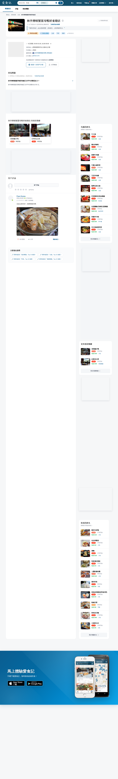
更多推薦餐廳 (94, 371)
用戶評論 (12, 178)
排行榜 (111, 3)
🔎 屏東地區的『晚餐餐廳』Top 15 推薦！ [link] (49, 259)
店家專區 (101, 3)
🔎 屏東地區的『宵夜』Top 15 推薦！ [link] (22, 259)
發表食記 (79, 3)
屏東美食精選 (33, 33)
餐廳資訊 (8, 8)
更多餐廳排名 (94, 239)
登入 (72, 3)
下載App (86, 3)
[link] (99, 139)
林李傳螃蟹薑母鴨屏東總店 (43, 21)
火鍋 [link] (52, 33)
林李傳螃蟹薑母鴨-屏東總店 (43, 53)
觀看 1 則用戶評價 (37, 65)
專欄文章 (94, 3)
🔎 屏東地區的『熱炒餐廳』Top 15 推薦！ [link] (24, 254)
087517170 (36, 56)
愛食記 (8, 14)
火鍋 (18, 14)
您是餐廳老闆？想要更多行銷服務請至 (40, 60)
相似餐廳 (26, 9)
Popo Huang (21, 196)
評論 (16, 9)
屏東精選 (13, 14)
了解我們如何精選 (55, 24)
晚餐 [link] (63, 33)
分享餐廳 (54, 65)
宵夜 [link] (58, 33)
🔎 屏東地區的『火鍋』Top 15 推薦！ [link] (51, 254)
